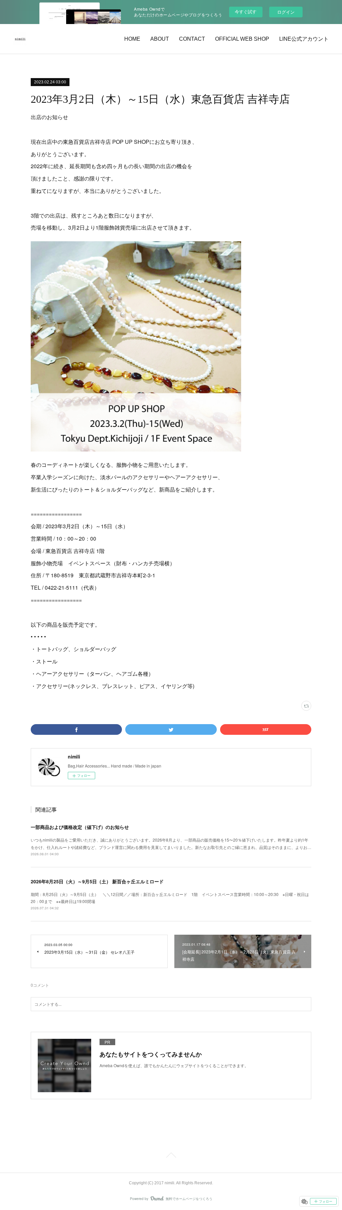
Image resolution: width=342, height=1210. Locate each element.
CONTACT (192, 39)
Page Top (171, 1156)
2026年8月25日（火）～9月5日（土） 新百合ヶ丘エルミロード (97, 881)
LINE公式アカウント (304, 39)
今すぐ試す (245, 11)
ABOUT (159, 39)
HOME (132, 39)
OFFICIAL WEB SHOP (242, 39)
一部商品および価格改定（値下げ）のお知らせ (80, 827)
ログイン (286, 12)
